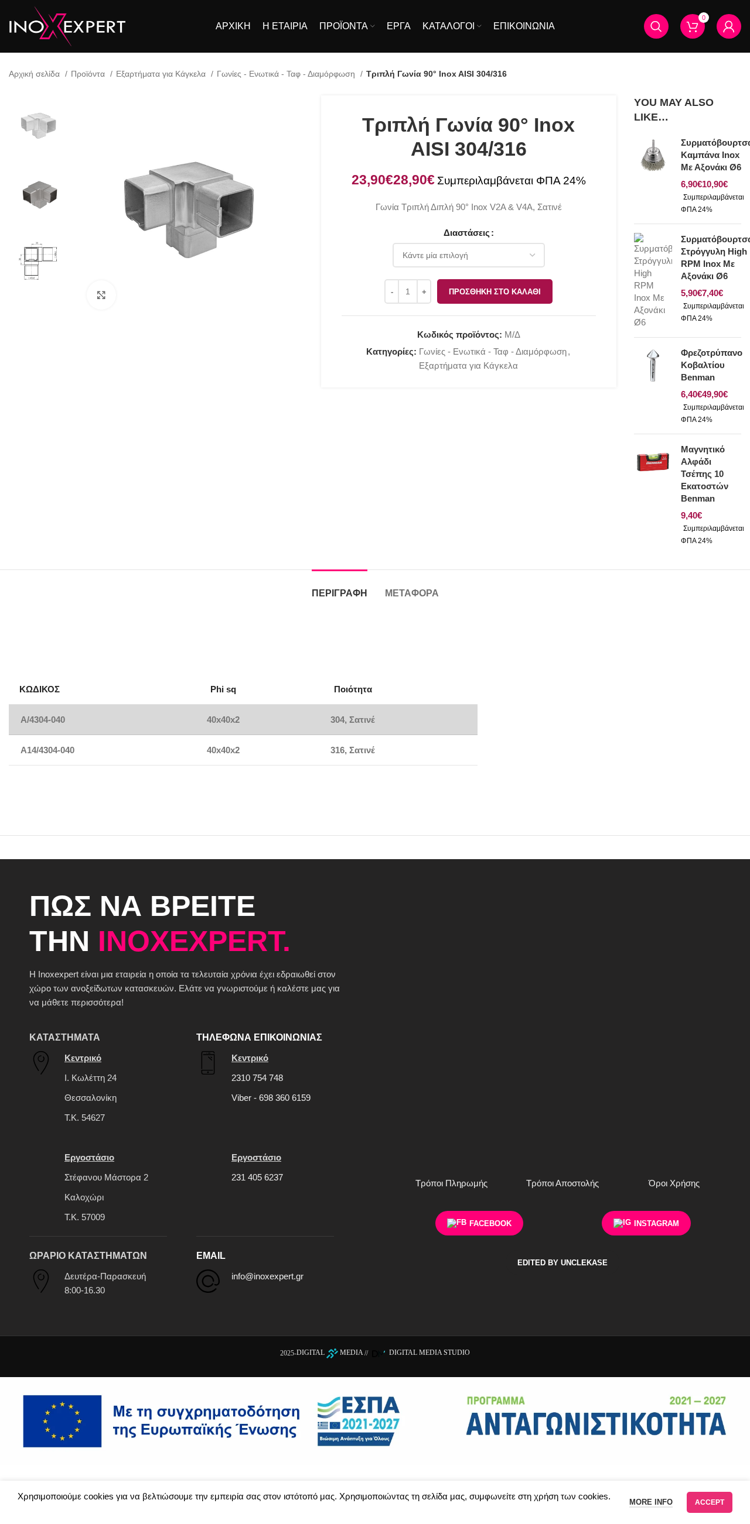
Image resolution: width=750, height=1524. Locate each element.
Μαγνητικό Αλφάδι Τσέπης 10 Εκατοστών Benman (704, 473)
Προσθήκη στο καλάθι (495, 291)
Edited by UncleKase (562, 1262)
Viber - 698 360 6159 (271, 1098)
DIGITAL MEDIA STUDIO (428, 1352)
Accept (709, 1502)
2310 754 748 (257, 1078)
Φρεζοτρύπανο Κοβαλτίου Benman (711, 365)
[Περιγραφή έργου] (375, 1420)
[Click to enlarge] (101, 295)
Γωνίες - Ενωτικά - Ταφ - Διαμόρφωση (287, 73)
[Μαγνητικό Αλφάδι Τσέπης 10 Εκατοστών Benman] (653, 494)
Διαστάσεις (467, 233)
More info (651, 1502)
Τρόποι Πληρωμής (451, 1183)
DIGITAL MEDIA (329, 1352)
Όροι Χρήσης (674, 1183)
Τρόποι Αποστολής (562, 1183)
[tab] (339, 587)
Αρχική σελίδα (35, 73)
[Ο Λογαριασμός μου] (729, 26)
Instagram (656, 1223)
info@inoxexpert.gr (267, 1276)
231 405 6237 (257, 1177)
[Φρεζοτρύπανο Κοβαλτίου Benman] (653, 385)
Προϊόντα (89, 73)
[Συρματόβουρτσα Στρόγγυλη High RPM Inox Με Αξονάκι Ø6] (653, 280)
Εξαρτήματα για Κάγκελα (162, 73)
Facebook (490, 1223)
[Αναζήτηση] (656, 26)
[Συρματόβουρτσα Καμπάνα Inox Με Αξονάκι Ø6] (653, 175)
